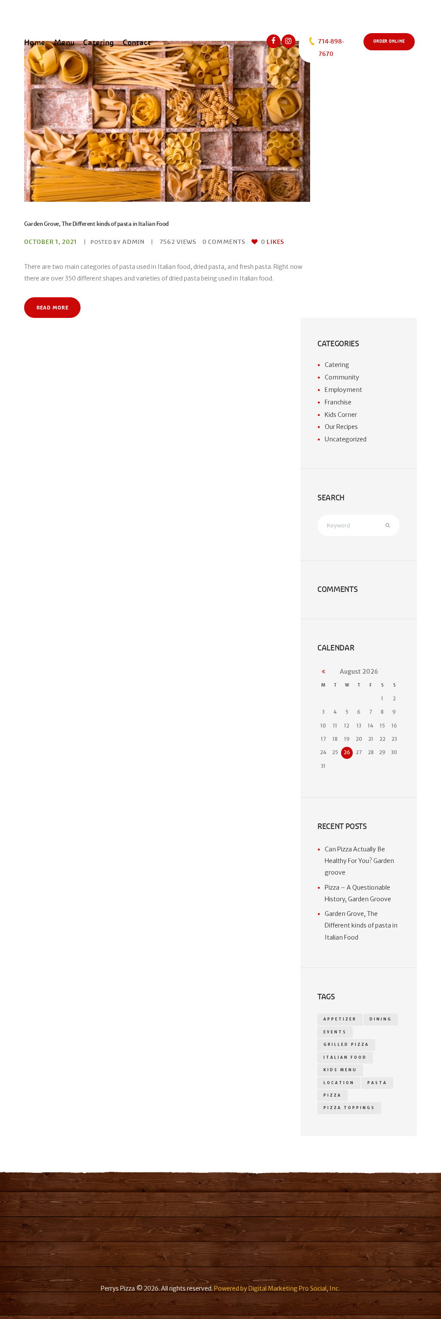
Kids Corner (341, 415)
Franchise (338, 402)
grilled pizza (346, 1044)
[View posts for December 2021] (323, 672)
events (335, 1032)
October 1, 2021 (50, 242)
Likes (272, 242)
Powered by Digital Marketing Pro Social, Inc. (277, 1288)
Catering (337, 365)
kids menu (340, 1070)
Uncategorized (345, 439)
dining (381, 1019)
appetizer (340, 1019)
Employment (343, 390)
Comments (223, 242)
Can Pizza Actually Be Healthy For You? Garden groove (359, 861)
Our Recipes (341, 427)
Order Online (389, 41)
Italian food (345, 1057)
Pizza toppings (349, 1108)
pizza (332, 1095)
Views (178, 242)
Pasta (377, 1083)
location (338, 1083)
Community (342, 377)
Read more (52, 308)
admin (133, 242)
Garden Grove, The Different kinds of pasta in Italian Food (96, 224)
